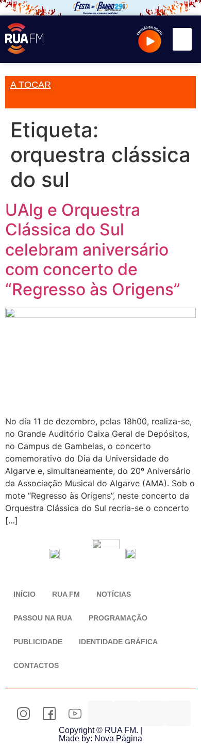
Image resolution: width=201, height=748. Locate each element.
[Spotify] (152, 713)
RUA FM (66, 594)
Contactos (36, 665)
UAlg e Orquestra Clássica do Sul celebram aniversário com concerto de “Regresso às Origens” (92, 249)
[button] (182, 39)
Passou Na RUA (42, 618)
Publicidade (37, 642)
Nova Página (118, 738)
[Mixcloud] (126, 713)
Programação (118, 618)
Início (24, 594)
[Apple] (178, 713)
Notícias (113, 594)
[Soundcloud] (100, 713)
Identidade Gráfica (118, 642)
